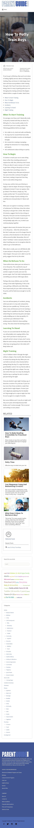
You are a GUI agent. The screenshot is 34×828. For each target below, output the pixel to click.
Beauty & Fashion (10, 612)
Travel (8, 649)
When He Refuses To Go (12, 103)
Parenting (8, 667)
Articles (5, 610)
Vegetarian (8, 719)
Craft (5, 573)
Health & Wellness (10, 656)
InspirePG (9, 638)
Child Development (8, 69)
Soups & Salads (9, 716)
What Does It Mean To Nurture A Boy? (14, 514)
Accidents (8, 105)
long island (11, 576)
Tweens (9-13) (9, 594)
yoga (15, 597)
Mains (7, 709)
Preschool (9, 631)
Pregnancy (8, 670)
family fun (20, 576)
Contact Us (4, 799)
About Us (4, 796)
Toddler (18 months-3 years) (15, 591)
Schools (3, 785)
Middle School (10, 628)
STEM (7, 573)
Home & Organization (11, 662)
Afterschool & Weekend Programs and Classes (12, 772)
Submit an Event (5, 809)
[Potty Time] (16, 455)
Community (8, 636)
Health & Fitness (5, 783)
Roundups (6, 722)
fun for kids (10, 597)
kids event (7, 579)
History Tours (20, 594)
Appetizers (8, 690)
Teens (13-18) (23, 588)
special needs (26, 576)
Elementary (9, 625)
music (16, 576)
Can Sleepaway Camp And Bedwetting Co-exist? (16, 485)
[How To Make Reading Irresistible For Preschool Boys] (16, 425)
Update (7, 729)
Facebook (4, 824)
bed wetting (25, 69)
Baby (8, 623)
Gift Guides (8, 651)
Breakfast (8, 698)
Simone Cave (10, 66)
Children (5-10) (15, 573)
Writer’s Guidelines (6, 801)
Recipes (5, 688)
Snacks (7, 714)
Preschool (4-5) (10, 582)
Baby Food (8, 693)
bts (15, 594)
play (17, 582)
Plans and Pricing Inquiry (7, 807)
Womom (8, 732)
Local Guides (9, 664)
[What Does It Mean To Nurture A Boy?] (16, 506)
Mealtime (9, 646)
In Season (8, 724)
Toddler (8, 633)
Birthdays (8, 615)
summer (16, 579)
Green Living (8, 654)
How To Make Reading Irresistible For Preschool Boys (15, 435)
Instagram (11, 824)
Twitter (7, 824)
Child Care (4, 780)
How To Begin (9, 100)
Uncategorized (7, 735)
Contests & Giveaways (8, 683)
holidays (21, 579)
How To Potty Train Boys (14, 547)
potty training (24, 71)
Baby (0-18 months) (11, 585)
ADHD (28, 591)
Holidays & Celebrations (11, 659)
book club (20, 585)
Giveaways (6, 685)
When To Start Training (11, 98)
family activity (14, 588)
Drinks (7, 703)
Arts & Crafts (6, 677)
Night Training (9, 110)
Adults (6, 576)
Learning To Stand (10, 107)
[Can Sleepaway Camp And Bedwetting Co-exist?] (16, 477)
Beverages (8, 695)
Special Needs (9, 672)
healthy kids (19, 597)
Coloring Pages (9, 680)
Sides (7, 711)
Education (8, 641)
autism (12, 579)
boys (27, 70)
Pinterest (16, 824)
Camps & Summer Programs (8, 777)
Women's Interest (10, 675)
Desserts (8, 701)
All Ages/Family (24, 573)
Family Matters (9, 643)
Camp (7, 618)
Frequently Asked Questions (8, 804)
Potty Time (9, 462)
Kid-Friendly (8, 706)
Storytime (23, 582)
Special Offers (5, 788)
